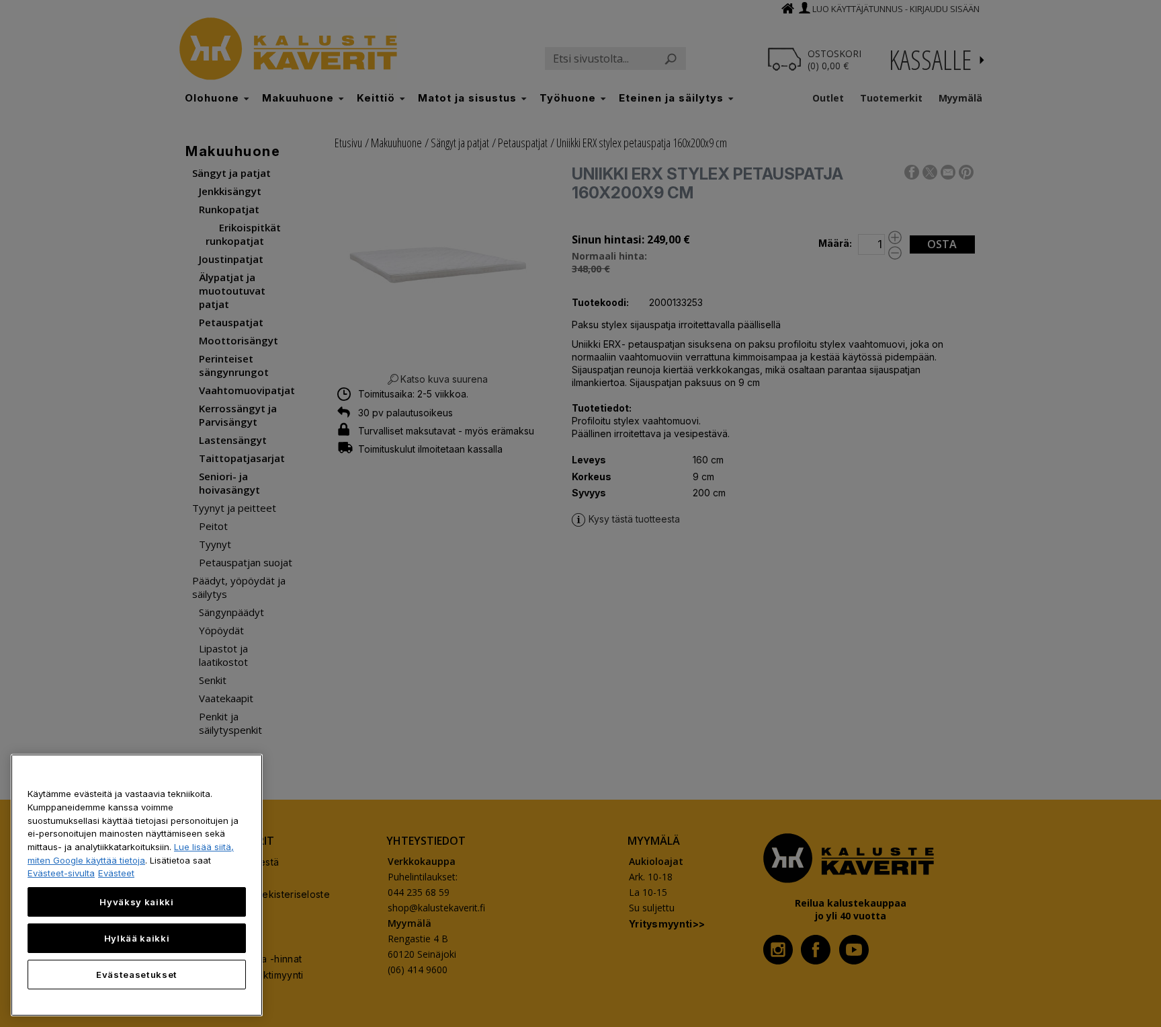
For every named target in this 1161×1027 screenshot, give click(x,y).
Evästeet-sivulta (61, 873)
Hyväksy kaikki (136, 902)
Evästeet (116, 873)
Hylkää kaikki (137, 938)
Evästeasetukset (136, 974)
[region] (137, 885)
